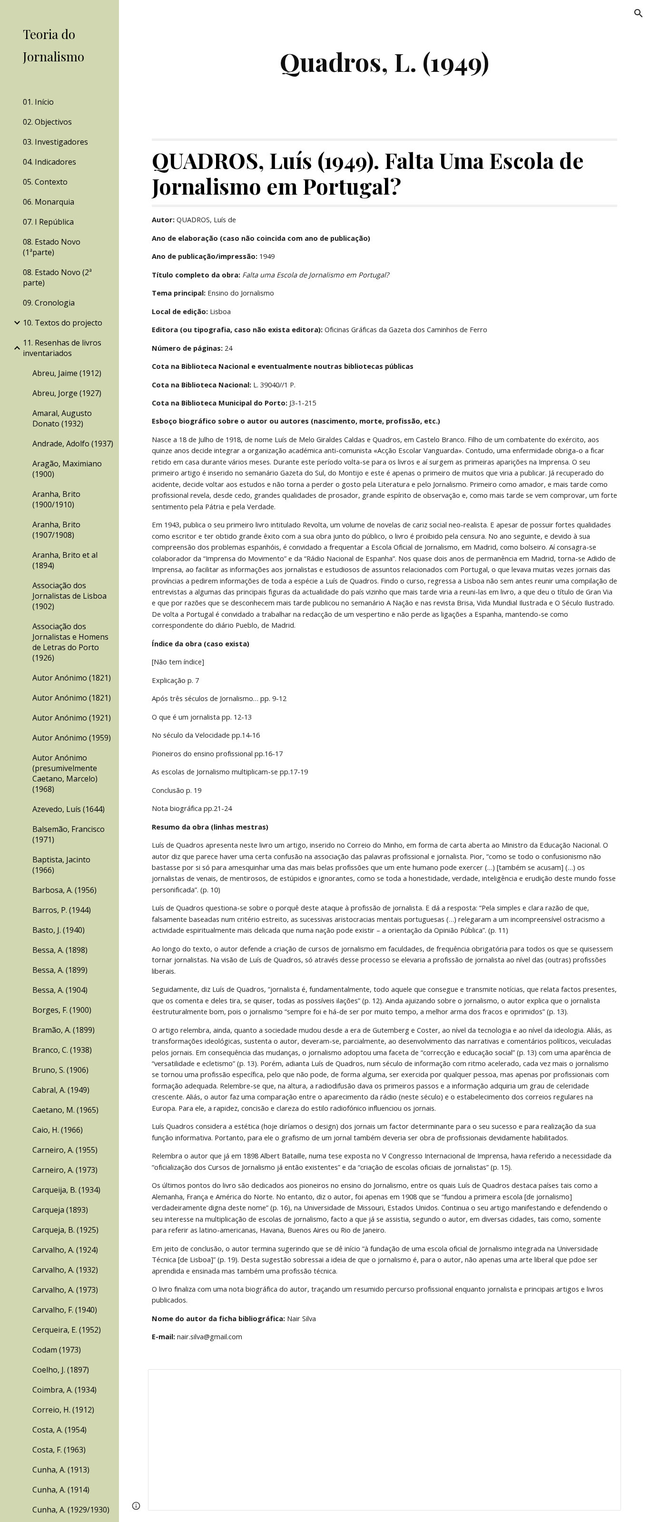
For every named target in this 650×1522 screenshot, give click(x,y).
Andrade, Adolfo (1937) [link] (72, 443)
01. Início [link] (38, 102)
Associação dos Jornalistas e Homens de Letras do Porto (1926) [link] (70, 642)
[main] (384, 61)
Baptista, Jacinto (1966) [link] (61, 864)
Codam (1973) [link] (56, 1349)
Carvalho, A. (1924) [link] (65, 1250)
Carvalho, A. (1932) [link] (65, 1270)
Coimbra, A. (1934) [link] (64, 1389)
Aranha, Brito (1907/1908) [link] (56, 529)
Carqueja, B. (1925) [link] (65, 1230)
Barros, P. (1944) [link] (61, 910)
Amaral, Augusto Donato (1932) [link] (62, 418)
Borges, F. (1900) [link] (61, 1010)
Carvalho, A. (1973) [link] (65, 1290)
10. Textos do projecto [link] (62, 322)
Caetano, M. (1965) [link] (65, 1110)
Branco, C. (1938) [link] (62, 1050)
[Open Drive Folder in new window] (603, 1381)
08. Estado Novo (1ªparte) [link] (51, 247)
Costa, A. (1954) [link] (59, 1429)
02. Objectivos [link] (47, 122)
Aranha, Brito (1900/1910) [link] (56, 499)
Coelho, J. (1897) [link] (60, 1369)
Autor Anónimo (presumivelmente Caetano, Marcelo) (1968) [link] (65, 773)
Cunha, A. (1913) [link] (60, 1469)
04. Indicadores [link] (49, 162)
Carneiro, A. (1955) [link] (65, 1150)
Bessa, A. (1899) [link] (60, 970)
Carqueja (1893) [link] (60, 1210)
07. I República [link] (48, 222)
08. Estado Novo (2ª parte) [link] (57, 277)
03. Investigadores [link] (55, 142)
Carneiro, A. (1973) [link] (65, 1170)
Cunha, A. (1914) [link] (60, 1489)
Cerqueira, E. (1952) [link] (66, 1329)
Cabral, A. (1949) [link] (60, 1090)
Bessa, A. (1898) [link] (60, 950)
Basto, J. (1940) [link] (58, 930)
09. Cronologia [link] (49, 302)
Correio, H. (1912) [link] (63, 1409)
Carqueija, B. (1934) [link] (66, 1190)
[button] (638, 13)
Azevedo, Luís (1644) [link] (68, 809)
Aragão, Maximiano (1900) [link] (67, 468)
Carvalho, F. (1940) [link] (64, 1310)
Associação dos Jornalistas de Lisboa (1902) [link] (69, 596)
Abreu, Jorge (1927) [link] (66, 393)
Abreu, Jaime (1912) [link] (66, 373)
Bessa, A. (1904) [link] (60, 990)
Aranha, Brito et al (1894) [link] (65, 560)
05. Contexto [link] (45, 182)
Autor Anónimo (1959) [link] (71, 737)
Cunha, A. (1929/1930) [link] (70, 1509)
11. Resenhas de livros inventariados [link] (62, 347)
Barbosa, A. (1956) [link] (64, 890)
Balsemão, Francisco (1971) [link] (68, 834)
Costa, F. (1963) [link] (59, 1449)
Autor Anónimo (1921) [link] (71, 717)
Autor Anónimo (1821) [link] (71, 677)
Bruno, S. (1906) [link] (60, 1070)
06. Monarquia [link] (48, 202)
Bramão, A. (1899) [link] (63, 1030)
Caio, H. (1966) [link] (57, 1130)
